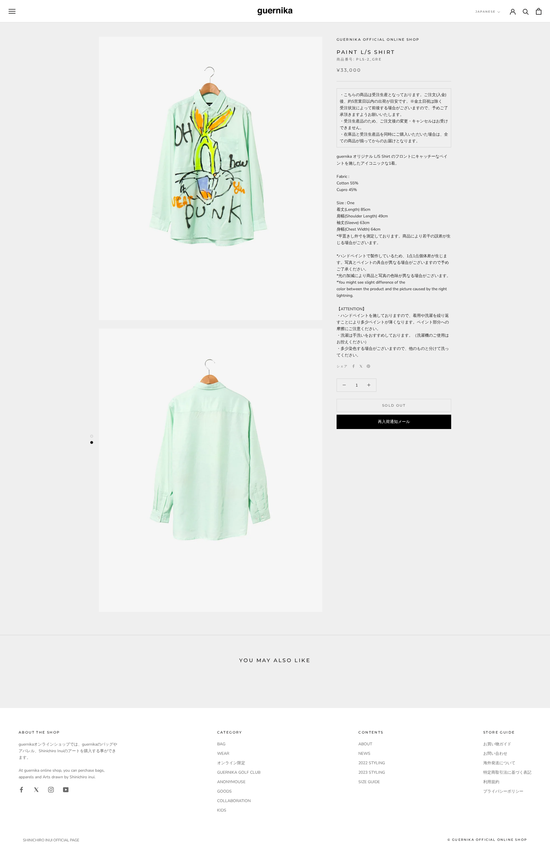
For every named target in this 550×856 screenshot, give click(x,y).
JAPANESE (486, 11)
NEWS (364, 753)
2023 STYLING (371, 772)
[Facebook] (353, 366)
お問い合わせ (495, 753)
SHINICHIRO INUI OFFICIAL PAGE (51, 840)
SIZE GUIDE (369, 782)
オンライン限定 (231, 763)
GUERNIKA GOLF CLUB (238, 772)
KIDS (221, 810)
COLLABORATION (234, 801)
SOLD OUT (394, 405)
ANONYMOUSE (231, 782)
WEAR (223, 753)
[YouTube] (66, 789)
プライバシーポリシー (503, 791)
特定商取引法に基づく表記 (507, 772)
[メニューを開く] (12, 11)
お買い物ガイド (497, 744)
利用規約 (491, 782)
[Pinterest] (368, 366)
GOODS (224, 791)
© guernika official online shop (487, 840)
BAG (221, 744)
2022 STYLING (371, 763)
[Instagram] (51, 789)
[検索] (526, 11)
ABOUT (365, 744)
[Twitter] (361, 366)
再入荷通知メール (394, 421)
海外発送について (499, 763)
